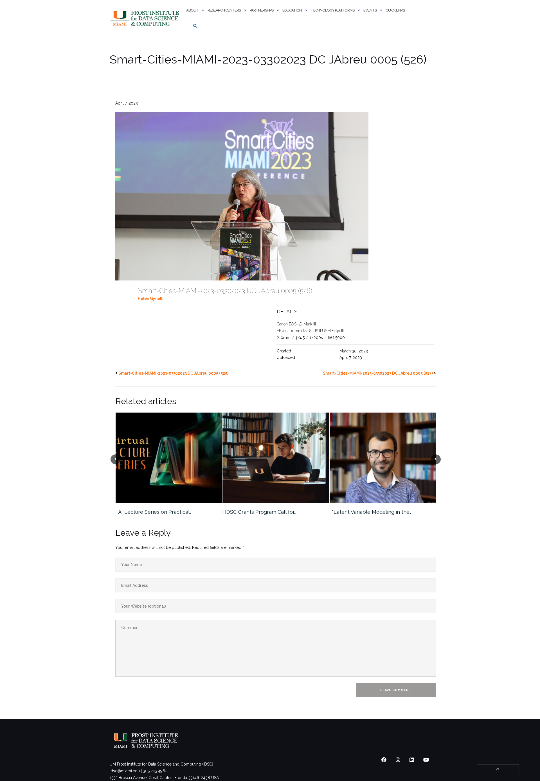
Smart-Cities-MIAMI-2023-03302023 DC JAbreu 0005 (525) (173, 373)
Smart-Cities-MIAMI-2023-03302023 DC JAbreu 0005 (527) (378, 373)
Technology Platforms (332, 10)
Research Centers (224, 10)
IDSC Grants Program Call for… (153, 512)
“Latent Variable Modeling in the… (264, 512)
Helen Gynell (150, 298)
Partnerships (261, 10)
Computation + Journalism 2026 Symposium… (369, 515)
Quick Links (395, 10)
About (192, 10)
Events (370, 10)
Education (292, 10)
